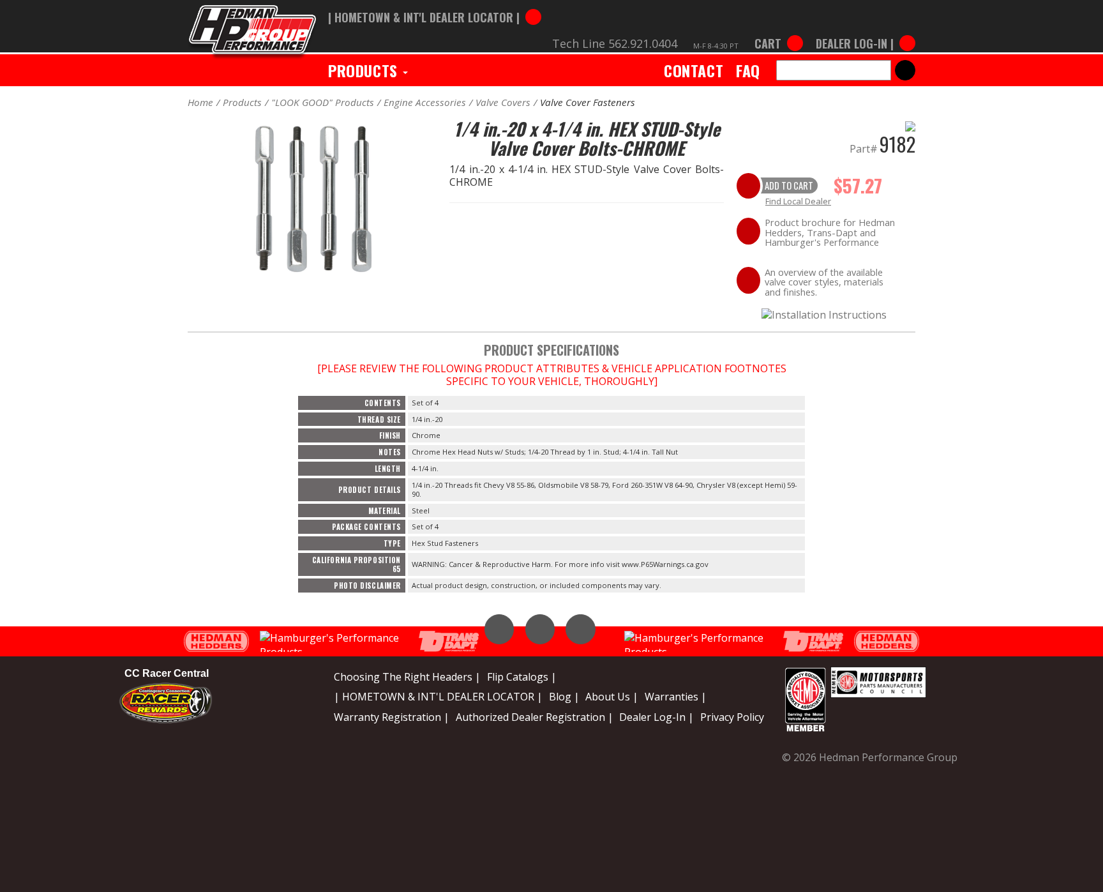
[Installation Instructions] (824, 313)
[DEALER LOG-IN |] (862, 30)
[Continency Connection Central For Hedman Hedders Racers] (165, 702)
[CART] (778, 30)
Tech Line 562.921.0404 (614, 43)
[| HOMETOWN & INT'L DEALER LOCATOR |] (435, 4)
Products (364, 70)
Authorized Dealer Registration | (534, 717)
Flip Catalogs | (522, 677)
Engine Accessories (425, 102)
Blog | (564, 697)
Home (200, 102)
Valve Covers (503, 102)
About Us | (611, 697)
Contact (693, 70)
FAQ (748, 70)
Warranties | (676, 697)
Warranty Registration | (391, 717)
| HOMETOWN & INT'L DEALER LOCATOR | (438, 697)
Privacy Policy (732, 717)
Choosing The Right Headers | (407, 677)
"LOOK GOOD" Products (322, 102)
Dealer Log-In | (656, 717)
